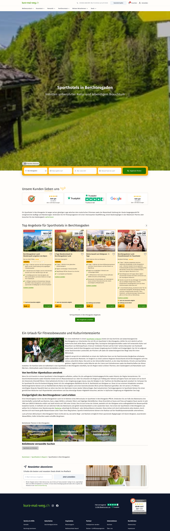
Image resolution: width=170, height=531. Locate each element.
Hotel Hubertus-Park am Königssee (96, 259)
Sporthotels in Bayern (39, 457)
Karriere (109, 524)
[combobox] (35, 171)
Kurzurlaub (39, 8)
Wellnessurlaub (27, 8)
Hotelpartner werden (92, 524)
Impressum (131, 528)
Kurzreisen (26, 457)
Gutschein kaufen (118, 3)
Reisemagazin (69, 524)
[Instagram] (52, 506)
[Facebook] (57, 506)
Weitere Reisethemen (79, 8)
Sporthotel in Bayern (94, 339)
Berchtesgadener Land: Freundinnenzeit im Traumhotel (129, 255)
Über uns (110, 528)
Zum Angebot (47, 306)
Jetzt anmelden (69, 477)
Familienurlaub (63, 8)
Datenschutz (132, 524)
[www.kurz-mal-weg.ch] (30, 3)
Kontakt (26, 524)
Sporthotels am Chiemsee (30, 448)
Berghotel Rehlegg (123, 259)
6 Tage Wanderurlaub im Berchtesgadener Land (63, 255)
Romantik (50, 8)
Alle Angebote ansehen (85, 320)
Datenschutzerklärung (41, 485)
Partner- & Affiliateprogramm (95, 528)
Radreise (58, 408)
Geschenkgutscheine (50, 524)
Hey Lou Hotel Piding (29, 259)
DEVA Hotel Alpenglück (61, 259)
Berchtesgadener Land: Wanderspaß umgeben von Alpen (35, 255)
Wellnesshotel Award (72, 528)
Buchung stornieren (30, 528)
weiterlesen (49, 217)
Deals (92, 8)
